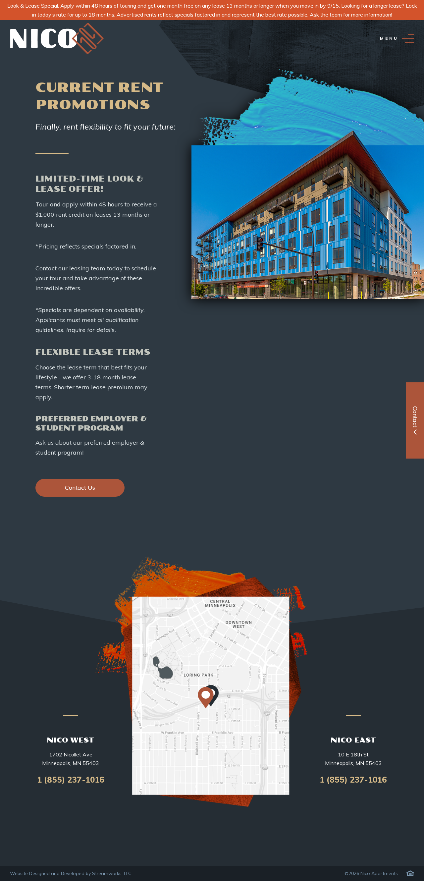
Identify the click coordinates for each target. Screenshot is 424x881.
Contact (415, 416)
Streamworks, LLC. (112, 873)
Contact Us (80, 487)
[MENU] (408, 38)
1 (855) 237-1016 (70, 780)
